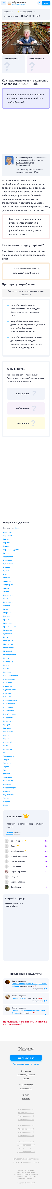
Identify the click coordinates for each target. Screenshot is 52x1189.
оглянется (7, 686)
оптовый (7, 697)
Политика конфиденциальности (26, 1162)
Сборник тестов (26, 1085)
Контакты (26, 1095)
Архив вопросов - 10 (26, 1145)
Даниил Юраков (17, 841)
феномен (7, 784)
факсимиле (8, 781)
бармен (6, 543)
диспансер (8, 564)
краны (6, 620)
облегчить (7, 683)
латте (5, 637)
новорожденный (10, 676)
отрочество (8, 711)
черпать (6, 798)
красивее (7, 623)
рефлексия (8, 732)
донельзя (7, 571)
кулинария (7, 630)
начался (6, 665)
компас (6, 616)
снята (5, 746)
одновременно (9, 690)
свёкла (6, 735)
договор (6, 567)
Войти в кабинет (26, 1058)
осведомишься (10, 700)
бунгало (6, 546)
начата (6, 669)
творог (6, 760)
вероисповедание (11, 550)
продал (6, 725)
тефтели (6, 763)
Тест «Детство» (18, 998)
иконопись (7, 595)
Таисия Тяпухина (18, 861)
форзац (6, 791)
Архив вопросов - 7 (26, 1132)
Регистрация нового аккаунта (26, 1064)
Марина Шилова (18, 882)
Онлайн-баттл (26, 1088)
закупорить (8, 585)
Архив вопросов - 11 (25, 1148)
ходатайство (8, 795)
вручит (6, 553)
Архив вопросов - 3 (26, 1116)
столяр (6, 753)
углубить (7, 774)
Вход (46, 3)
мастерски (8, 644)
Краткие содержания (26, 1075)
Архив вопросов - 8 (26, 1135)
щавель (6, 805)
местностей (8, 648)
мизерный (7, 651)
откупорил (8, 707)
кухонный (7, 634)
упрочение (7, 777)
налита (6, 658)
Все (17, 528)
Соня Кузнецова (17, 887)
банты (6, 539)
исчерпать (7, 602)
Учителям (26, 1098)
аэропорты (8, 536)
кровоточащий (9, 627)
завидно (6, 581)
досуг (5, 574)
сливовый (7, 742)
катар (5, 609)
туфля (5, 770)
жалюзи (6, 578)
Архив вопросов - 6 (26, 1129)
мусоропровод (9, 655)
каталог (6, 606)
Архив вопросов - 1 (26, 1109)
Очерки (26, 1078)
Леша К (14, 846)
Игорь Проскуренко (19, 856)
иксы (5, 599)
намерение (8, 662)
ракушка (7, 728)
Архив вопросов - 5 (26, 1125)
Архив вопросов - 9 (25, 1141)
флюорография (9, 788)
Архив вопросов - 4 (26, 1119)
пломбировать (9, 714)
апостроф (7, 532)
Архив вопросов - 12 (26, 1152)
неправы (7, 672)
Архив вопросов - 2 (26, 1113)
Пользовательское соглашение (26, 1159)
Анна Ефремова (17, 851)
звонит (6, 592)
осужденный (9, 704)
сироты (6, 739)
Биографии (26, 1071)
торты (6, 767)
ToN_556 (14, 877)
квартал (6, 613)
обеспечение (9, 679)
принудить (7, 721)
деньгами (7, 560)
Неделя (9, 833)
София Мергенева (18, 871)
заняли (6, 588)
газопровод (8, 557)
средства (7, 749)
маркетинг (8, 641)
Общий (17, 833)
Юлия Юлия (16, 866)
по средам (8, 718)
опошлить (7, 693)
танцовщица (8, 756)
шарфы (6, 802)
